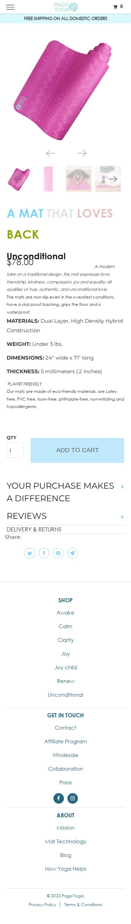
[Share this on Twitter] (29, 553)
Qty (11, 437)
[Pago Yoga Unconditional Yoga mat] (65, 87)
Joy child (65, 667)
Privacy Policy (42, 905)
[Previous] (49, 152)
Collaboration (65, 768)
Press (65, 782)
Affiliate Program (65, 741)
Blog (65, 854)
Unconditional (65, 694)
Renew (65, 680)
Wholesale (65, 754)
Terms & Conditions (83, 905)
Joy (65, 653)
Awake (65, 612)
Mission (65, 827)
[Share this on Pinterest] (57, 553)
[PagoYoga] (66, 7)
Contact (65, 727)
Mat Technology (65, 841)
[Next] (81, 152)
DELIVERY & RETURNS (34, 529)
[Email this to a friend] (72, 553)
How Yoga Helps (65, 868)
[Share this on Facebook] (43, 553)
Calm (65, 626)
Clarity (66, 639)
